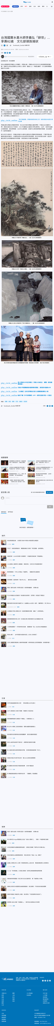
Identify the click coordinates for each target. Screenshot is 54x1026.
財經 (13, 1001)
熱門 (26, 6)
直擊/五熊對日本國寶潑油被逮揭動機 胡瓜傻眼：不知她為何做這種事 (3, 888)
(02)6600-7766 (41, 1017)
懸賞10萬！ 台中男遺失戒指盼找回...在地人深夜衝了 (3, 636)
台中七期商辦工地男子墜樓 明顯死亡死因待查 (3, 712)
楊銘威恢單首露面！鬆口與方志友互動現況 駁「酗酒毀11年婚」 (3, 880)
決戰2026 (15, 6)
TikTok (50, 980)
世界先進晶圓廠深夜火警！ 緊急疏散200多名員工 (3, 705)
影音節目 (29, 995)
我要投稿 (4, 1021)
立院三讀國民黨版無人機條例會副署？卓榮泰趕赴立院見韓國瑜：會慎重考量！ (3, 644)
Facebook (43, 980)
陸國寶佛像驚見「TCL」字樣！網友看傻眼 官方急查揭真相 (4, 475)
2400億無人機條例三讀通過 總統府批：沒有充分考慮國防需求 (3, 566)
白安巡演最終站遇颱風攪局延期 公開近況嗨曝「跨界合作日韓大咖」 (3, 849)
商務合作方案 (46, 1003)
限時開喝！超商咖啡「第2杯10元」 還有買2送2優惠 (3, 581)
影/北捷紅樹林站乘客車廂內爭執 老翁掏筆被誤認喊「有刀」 (3, 752)
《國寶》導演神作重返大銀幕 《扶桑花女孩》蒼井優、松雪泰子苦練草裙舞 (4, 482)
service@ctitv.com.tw (45, 1023)
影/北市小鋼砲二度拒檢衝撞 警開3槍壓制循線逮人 (3, 728)
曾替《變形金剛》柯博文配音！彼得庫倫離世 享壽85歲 (3, 589)
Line (47, 980)
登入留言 (49, 492)
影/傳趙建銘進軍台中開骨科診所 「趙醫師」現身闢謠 (3, 775)
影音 (13, 997)
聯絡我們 (4, 1017)
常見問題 (4, 1015)
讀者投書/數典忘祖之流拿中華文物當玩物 (31, 482)
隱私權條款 (45, 999)
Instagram (45, 980)
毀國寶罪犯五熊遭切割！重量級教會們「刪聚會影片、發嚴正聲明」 (4, 462)
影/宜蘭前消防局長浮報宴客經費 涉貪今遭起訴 (3, 767)
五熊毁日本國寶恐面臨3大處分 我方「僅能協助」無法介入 (31, 462)
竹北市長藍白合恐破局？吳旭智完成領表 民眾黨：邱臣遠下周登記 (3, 597)
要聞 (30, 6)
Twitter (40, 980)
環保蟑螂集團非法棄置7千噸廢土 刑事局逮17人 (3, 720)
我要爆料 (4, 1019)
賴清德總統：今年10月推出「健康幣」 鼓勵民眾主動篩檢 (3, 573)
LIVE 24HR (6, 6)
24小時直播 (29, 993)
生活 (47, 6)
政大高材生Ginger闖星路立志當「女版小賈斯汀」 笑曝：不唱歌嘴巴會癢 (3, 841)
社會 (35, 6)
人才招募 (45, 995)
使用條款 (45, 997)
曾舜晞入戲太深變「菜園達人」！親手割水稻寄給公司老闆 (3, 904)
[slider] (16, 56)
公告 (3, 1013)
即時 (22, 6)
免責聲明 (45, 1001)
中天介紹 (45, 993)
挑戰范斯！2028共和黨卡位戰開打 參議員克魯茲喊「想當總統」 (3, 558)
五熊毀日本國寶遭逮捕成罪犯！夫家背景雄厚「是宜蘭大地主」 (31, 469)
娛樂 (39, 6)
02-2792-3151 (43, 1021)
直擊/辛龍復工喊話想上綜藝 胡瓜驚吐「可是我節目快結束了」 (3, 896)
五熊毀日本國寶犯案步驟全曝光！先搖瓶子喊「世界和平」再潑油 (4, 469)
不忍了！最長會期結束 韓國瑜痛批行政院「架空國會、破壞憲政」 (3, 550)
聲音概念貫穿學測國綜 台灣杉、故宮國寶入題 (31, 475)
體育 (43, 6)
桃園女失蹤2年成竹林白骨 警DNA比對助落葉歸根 (3, 759)
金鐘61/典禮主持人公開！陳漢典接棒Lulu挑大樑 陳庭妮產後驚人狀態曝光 (3, 864)
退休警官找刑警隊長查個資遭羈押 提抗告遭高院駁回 (3, 736)
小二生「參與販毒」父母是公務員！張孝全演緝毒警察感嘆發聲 (3, 872)
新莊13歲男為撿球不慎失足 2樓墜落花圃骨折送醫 (3, 744)
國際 (13, 544)
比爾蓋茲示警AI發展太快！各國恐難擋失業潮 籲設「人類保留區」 (3, 613)
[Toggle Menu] (51, 6)
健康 (18, 607)
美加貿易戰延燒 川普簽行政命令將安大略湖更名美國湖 (3, 542)
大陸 (13, 995)
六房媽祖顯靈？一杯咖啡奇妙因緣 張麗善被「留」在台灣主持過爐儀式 (3, 628)
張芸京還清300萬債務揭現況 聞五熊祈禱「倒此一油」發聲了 (3, 857)
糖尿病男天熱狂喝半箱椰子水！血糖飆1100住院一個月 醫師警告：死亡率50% (3, 605)
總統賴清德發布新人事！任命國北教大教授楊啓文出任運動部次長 (3, 620)
